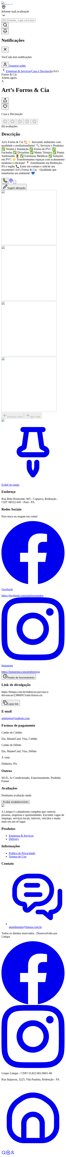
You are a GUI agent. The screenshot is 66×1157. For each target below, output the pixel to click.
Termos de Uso (17, 856)
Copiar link (13, 704)
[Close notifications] (5, 50)
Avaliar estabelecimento (15, 802)
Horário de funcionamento (20, 677)
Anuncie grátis (17, 65)
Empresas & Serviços (21, 835)
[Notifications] (5, 31)
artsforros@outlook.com (15, 718)
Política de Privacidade (22, 853)
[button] (33, 123)
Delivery (14, 839)
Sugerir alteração (16, 188)
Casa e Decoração (41, 71)
